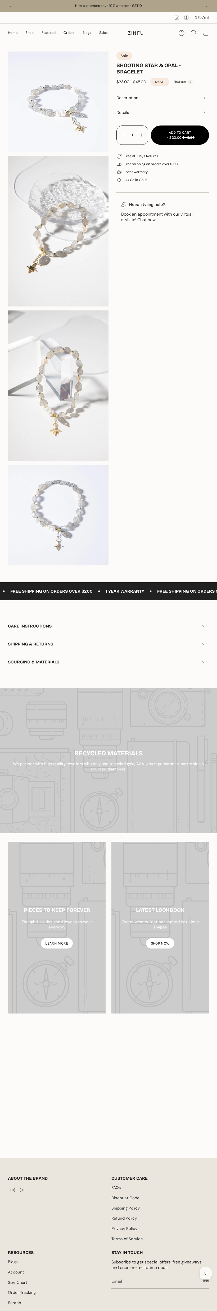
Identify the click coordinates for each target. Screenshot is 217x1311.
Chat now (146, 219)
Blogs (13, 1261)
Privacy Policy (124, 1228)
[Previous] (10, 5)
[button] (12, 33)
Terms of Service (127, 1239)
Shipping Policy (125, 1208)
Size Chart (17, 1282)
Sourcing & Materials (33, 661)
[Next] (206, 5)
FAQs (116, 1187)
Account (16, 1272)
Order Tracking (22, 1292)
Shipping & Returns (30, 644)
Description (127, 97)
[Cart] (206, 33)
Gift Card (202, 17)
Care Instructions (30, 626)
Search (14, 1302)
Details (122, 112)
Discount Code (125, 1198)
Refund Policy (124, 1218)
